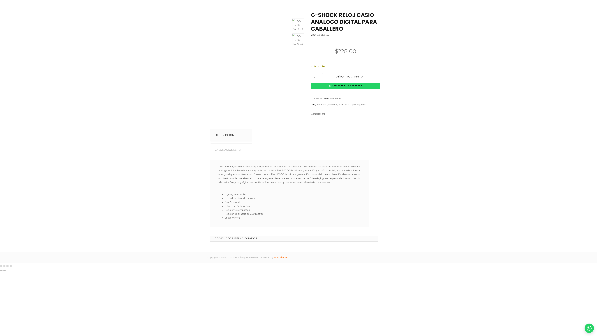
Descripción (224, 135)
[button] (326, 98)
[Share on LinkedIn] (339, 114)
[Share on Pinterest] (353, 114)
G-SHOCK (333, 104)
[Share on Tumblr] (343, 114)
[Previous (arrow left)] (1, 270)
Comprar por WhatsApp (347, 85)
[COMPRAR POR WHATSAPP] (589, 328)
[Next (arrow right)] (4, 270)
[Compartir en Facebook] (329, 114)
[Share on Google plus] (348, 114)
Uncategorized (359, 104)
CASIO (324, 104)
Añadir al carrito (349, 76)
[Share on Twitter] (334, 114)
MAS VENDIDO (345, 104)
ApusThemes (281, 257)
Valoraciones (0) (228, 149)
